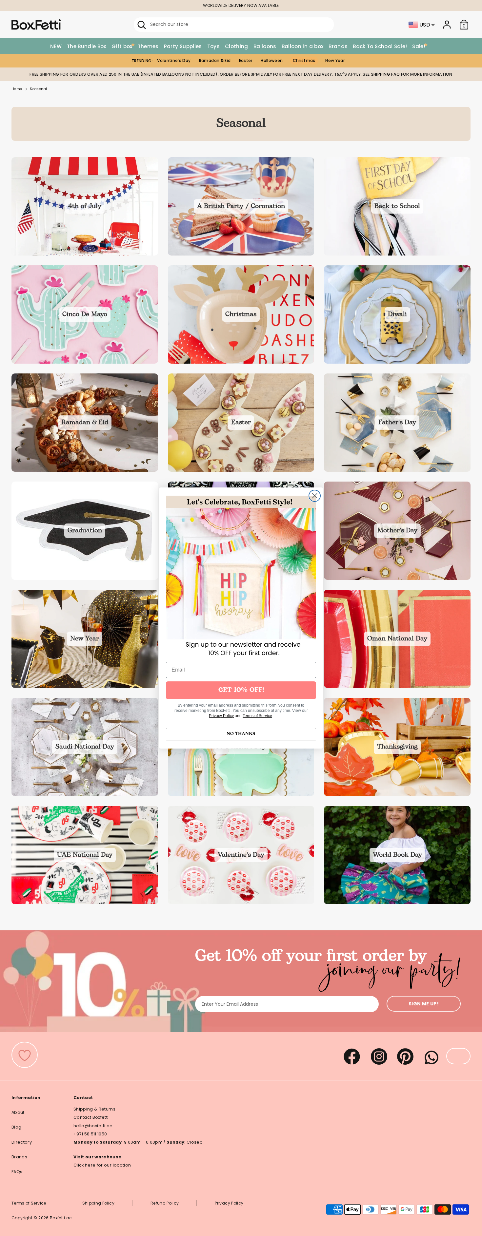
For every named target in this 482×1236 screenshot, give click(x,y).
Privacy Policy (221, 715)
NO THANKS (241, 734)
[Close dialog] (314, 496)
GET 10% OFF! (241, 690)
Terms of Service (257, 715)
